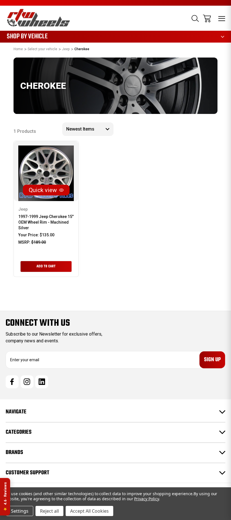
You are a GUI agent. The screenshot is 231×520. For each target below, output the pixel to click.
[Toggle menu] (222, 18)
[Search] (195, 18)
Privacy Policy (146, 498)
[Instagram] (27, 381)
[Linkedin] (41, 381)
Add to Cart (46, 266)
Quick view (43, 190)
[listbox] (88, 129)
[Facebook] (12, 381)
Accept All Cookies (89, 511)
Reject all (49, 511)
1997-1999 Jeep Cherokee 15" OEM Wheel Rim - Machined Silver (46, 222)
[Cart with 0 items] (207, 18)
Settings (19, 511)
